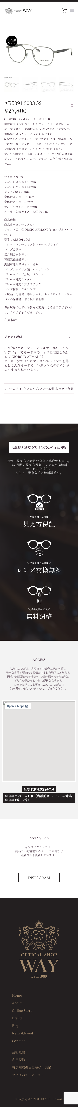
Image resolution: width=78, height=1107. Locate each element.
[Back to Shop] (72, 105)
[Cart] (64, 10)
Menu (72, 11)
